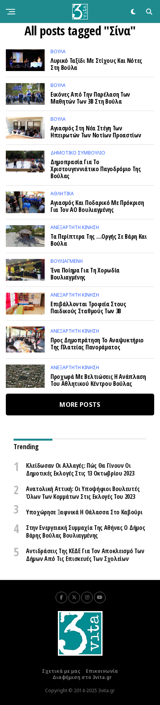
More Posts (79, 404)
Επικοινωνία (102, 671)
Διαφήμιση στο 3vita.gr (82, 677)
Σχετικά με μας (61, 671)
